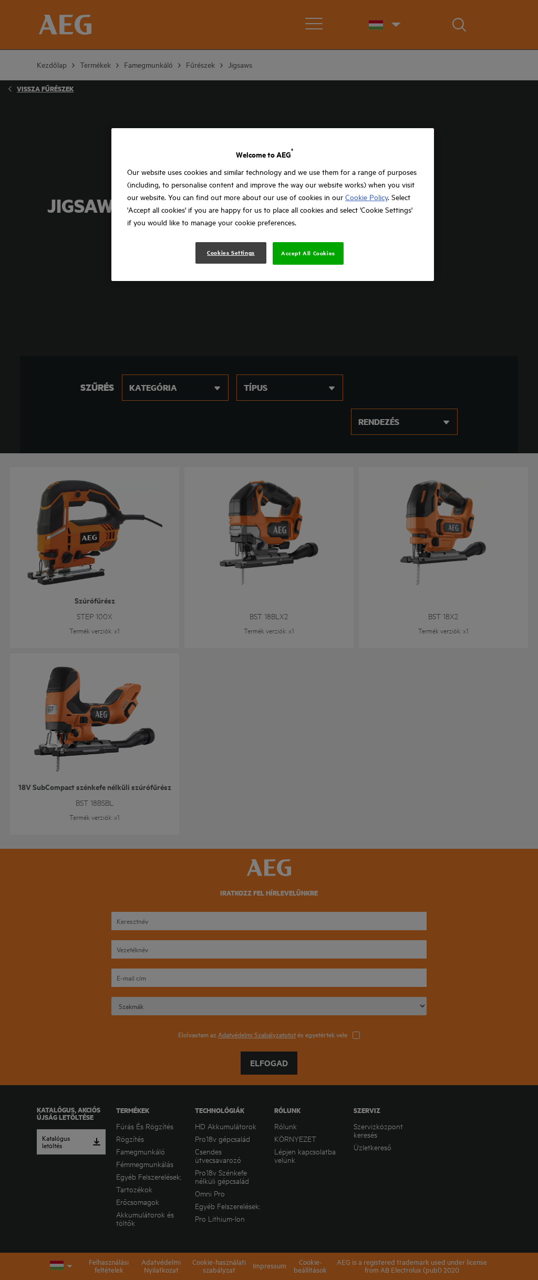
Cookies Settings (231, 252)
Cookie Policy (366, 197)
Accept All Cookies (308, 253)
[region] (272, 204)
